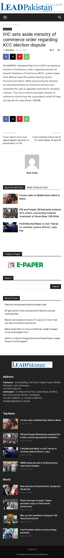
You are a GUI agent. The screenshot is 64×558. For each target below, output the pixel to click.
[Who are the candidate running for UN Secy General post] (10, 519)
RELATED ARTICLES (14, 187)
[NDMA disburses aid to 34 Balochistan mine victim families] (10, 466)
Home (5, 24)
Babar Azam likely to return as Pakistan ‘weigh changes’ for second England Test (31, 330)
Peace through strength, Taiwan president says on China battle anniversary (35, 503)
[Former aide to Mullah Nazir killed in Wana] (10, 199)
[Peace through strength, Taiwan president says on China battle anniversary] (10, 504)
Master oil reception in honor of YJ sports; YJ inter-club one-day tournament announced (31, 321)
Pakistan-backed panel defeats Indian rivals (25, 304)
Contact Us (32, 549)
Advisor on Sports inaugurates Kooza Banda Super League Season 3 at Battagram (32, 340)
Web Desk (10, 50)
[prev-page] (5, 238)
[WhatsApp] (26, 57)
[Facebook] (6, 57)
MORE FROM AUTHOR (37, 187)
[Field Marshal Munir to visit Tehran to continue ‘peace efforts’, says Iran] (10, 227)
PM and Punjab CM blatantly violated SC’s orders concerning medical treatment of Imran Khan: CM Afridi (40, 213)
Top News (15, 24)
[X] (13, 57)
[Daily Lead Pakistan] (32, 7)
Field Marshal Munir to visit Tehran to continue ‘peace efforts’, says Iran (38, 227)
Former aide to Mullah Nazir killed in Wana (40, 420)
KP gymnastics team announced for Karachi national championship (30, 312)
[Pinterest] (20, 57)
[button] (5, 17)
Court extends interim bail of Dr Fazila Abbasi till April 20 (47, 139)
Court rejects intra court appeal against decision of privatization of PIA (16, 140)
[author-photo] (32, 168)
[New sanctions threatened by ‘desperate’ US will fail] (10, 490)
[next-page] (9, 238)
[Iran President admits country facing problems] (10, 533)
